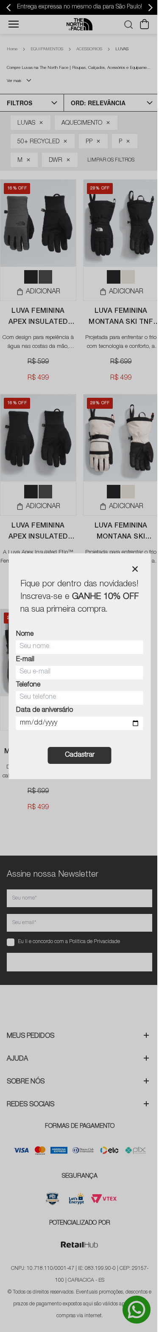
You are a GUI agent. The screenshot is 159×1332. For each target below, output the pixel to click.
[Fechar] (134, 568)
